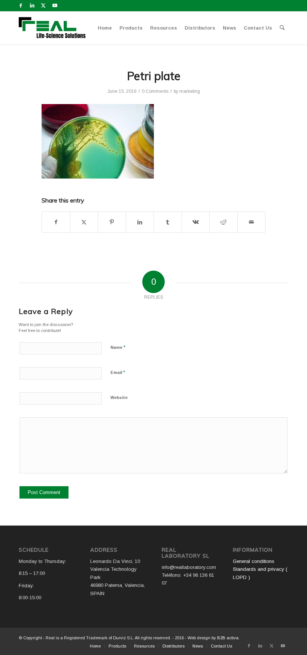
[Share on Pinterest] (112, 222)
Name (117, 347)
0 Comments (155, 91)
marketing (189, 91)
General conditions (253, 561)
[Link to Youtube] (54, 5)
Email (117, 372)
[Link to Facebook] (20, 5)
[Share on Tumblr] (168, 222)
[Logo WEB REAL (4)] (55, 28)
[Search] (282, 28)
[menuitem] (105, 28)
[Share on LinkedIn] (140, 222)
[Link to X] (43, 5)
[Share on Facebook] (56, 222)
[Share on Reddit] (223, 222)
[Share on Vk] (196, 222)
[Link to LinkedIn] (32, 5)
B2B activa (227, 638)
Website (119, 397)
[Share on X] (84, 222)
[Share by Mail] (251, 222)
